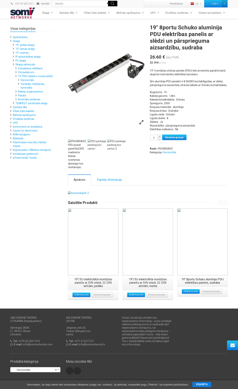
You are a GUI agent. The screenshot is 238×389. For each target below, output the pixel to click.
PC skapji (20, 60)
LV (197, 3)
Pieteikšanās (176, 3)
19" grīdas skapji (24, 44)
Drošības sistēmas (177, 12)
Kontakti (45, 3)
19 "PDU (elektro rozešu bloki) (35, 76)
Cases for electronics (25, 130)
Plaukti (22, 95)
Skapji (45, 12)
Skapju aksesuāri (25, 64)
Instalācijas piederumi (25, 153)
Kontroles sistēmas (29, 99)
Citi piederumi (26, 72)
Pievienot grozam (174, 137)
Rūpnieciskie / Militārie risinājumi (32, 149)
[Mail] (155, 3)
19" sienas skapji (25, 48)
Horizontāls (169, 152)
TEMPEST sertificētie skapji (31, 103)
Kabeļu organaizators (30, 91)
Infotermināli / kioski (25, 157)
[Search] (112, 3)
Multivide (18, 138)
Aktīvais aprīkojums (128, 12)
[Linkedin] (147, 3)
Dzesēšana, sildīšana (30, 68)
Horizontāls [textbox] (34, 369)
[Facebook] (162, 3)
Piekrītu (202, 384)
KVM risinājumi (21, 134)
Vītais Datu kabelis (95, 12)
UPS (152, 12)
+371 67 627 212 (23, 3)
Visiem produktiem (210, 12)
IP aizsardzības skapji (28, 56)
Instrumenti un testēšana (27, 126)
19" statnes (22, 52)
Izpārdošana (20, 37)
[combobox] (35, 369)
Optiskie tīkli (66, 12)
